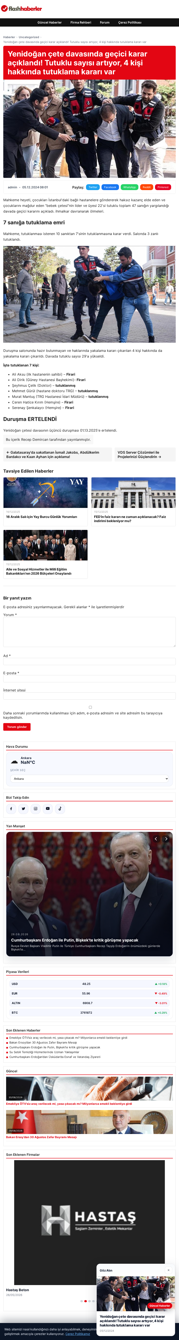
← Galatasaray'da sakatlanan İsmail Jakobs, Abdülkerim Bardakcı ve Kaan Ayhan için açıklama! (52, 454)
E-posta (11, 673)
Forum (105, 22)
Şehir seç (18, 770)
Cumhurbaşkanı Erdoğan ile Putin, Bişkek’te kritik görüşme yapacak (54, 1047)
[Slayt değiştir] (81, 1301)
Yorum (10, 615)
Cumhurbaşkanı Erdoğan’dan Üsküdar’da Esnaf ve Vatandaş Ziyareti (54, 1057)
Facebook (110, 187)
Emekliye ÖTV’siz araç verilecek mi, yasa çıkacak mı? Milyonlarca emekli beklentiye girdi (68, 1037)
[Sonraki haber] (165, 839)
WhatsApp (129, 187)
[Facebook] (11, 809)
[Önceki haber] (156, 839)
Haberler (9, 37)
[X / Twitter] (23, 809)
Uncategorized (29, 37)
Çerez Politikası (129, 22)
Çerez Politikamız (77, 1334)
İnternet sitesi (14, 690)
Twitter (93, 187)
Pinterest (163, 187)
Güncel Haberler (50, 22)
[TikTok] (60, 809)
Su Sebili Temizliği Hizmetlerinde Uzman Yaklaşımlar (44, 1052)
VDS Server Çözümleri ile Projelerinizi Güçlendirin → (139, 454)
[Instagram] (36, 809)
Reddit (147, 187)
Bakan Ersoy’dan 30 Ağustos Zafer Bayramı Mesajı (43, 1042)
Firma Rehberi (81, 22)
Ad (7, 656)
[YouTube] (48, 809)
